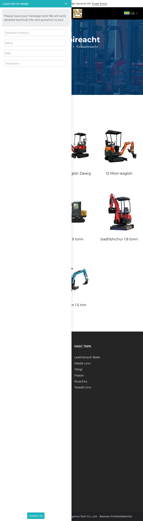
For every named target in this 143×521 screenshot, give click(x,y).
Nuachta (80, 381)
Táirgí (78, 369)
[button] (36, 3)
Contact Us (36, 515)
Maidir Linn (82, 363)
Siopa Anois (99, 3)
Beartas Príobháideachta (116, 516)
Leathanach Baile (87, 357)
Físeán (79, 375)
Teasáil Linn (82, 387)
